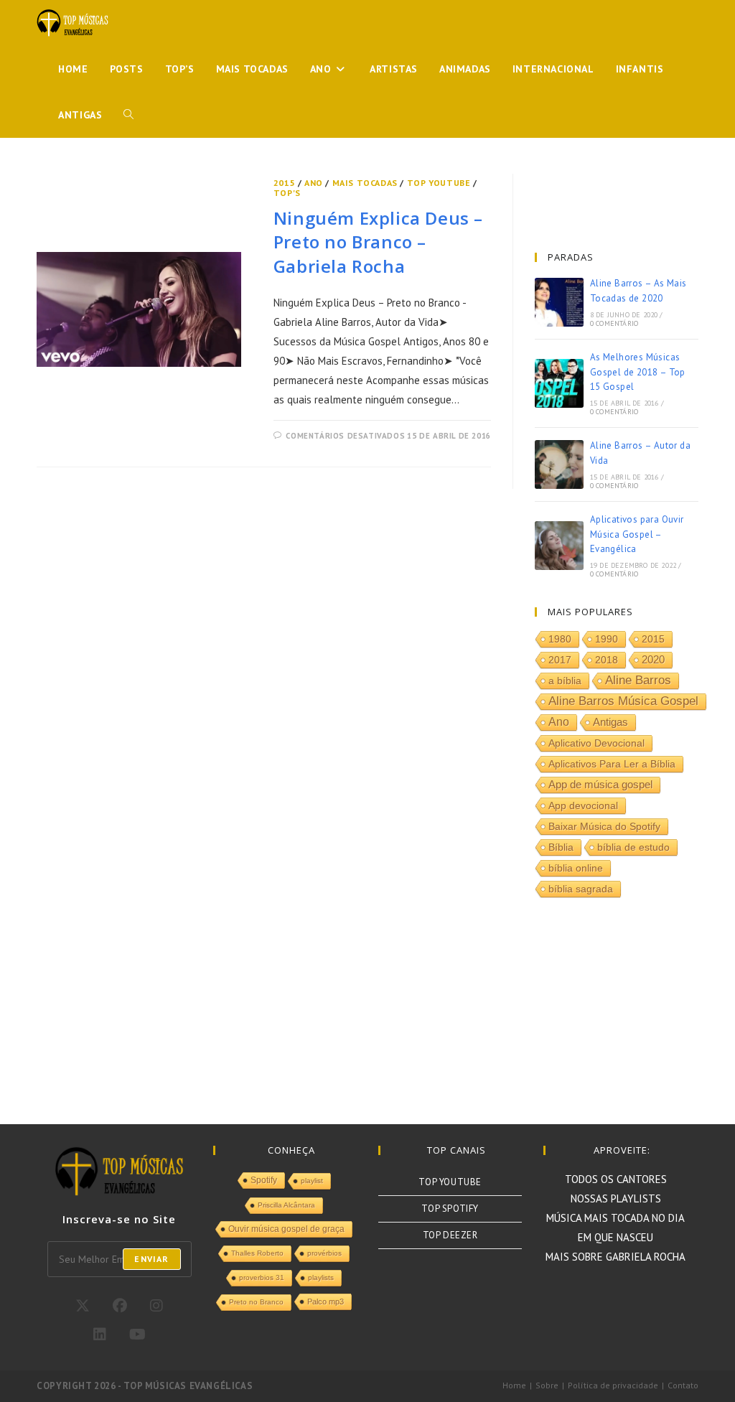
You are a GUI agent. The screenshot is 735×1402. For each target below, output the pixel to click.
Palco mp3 (325, 1301)
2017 (559, 659)
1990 (606, 639)
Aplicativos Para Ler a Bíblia (611, 764)
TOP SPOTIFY (450, 1208)
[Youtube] (137, 1334)
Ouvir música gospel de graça (286, 1229)
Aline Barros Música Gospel (623, 701)
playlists (321, 1277)
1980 (559, 639)
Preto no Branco (256, 1302)
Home (514, 1385)
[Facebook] (120, 1305)
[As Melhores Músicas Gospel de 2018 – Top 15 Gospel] (559, 383)
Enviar (151, 1258)
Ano (313, 182)
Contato (683, 1385)
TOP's (287, 192)
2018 (606, 659)
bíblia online (575, 868)
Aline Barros (638, 680)
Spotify (264, 1180)
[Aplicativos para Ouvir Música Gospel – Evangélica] (559, 545)
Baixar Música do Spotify (604, 826)
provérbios (324, 1253)
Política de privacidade (613, 1385)
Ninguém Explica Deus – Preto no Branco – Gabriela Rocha (378, 242)
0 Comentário (614, 323)
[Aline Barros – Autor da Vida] (559, 464)
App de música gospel (600, 784)
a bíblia (564, 680)
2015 (284, 182)
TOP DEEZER (450, 1235)
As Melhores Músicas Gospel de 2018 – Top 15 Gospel (637, 372)
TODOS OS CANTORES (616, 1179)
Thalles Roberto (257, 1253)
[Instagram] (156, 1305)
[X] (82, 1305)
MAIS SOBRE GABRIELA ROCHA (615, 1256)
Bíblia (561, 847)
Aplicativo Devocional (596, 743)
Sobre (546, 1385)
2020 (653, 659)
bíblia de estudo (633, 847)
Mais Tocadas (365, 182)
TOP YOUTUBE (439, 182)
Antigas (610, 722)
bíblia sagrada (580, 888)
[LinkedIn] (99, 1334)
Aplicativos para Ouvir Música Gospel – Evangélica (637, 534)
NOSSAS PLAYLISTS (616, 1198)
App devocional (583, 805)
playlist (312, 1180)
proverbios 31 (261, 1277)
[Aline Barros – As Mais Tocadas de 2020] (559, 302)
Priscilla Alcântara (286, 1205)
